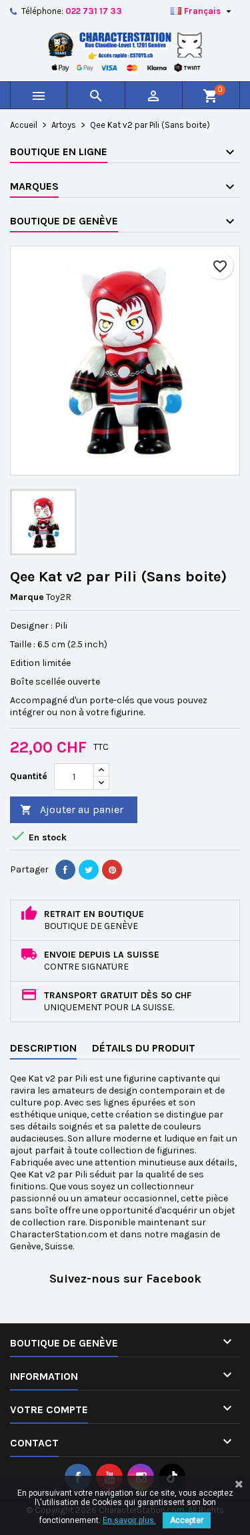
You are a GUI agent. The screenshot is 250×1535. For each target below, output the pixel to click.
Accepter (186, 1520)
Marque (27, 597)
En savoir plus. (129, 1520)
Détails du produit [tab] (143, 1048)
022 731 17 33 (93, 11)
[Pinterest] (112, 870)
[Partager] (65, 870)
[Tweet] (89, 870)
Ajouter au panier (71, 809)
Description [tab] (43, 1048)
